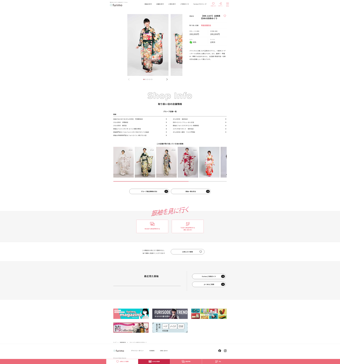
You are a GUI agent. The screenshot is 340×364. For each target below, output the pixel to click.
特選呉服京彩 (206, 25)
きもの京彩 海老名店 (180, 119)
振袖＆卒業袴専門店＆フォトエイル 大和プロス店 (129, 135)
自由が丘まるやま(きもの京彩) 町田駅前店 (128, 119)
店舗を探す (160, 4)
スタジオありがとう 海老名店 (183, 129)
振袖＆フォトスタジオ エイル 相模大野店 (127, 129)
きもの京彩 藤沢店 (120, 125)
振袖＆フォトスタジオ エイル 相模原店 (186, 125)
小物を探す (172, 4)
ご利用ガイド (184, 4)
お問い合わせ (164, 351)
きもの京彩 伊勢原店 (120, 122)
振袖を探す (148, 4)
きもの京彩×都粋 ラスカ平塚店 (184, 132)
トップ (114, 342)
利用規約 (152, 351)
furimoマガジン (199, 4)
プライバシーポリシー (137, 351)
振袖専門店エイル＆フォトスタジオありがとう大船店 (131, 132)
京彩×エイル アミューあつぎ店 (183, 122)
